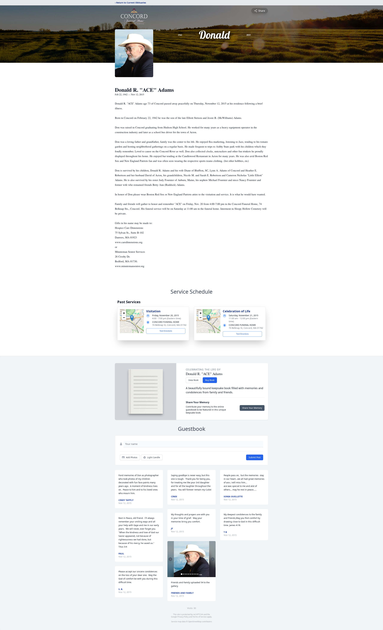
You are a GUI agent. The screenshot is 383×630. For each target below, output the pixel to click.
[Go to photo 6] (190, 574)
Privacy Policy (183, 617)
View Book (193, 380)
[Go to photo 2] (183, 574)
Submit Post (255, 457)
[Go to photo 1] (181, 574)
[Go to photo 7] (192, 574)
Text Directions (166, 331)
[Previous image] (170, 559)
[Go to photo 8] (194, 574)
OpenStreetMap (194, 621)
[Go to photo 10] (197, 574)
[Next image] (212, 559)
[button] (132, 318)
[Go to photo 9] (195, 574)
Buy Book (209, 380)
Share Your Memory (252, 407)
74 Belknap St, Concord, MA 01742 (169, 325)
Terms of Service (200, 617)
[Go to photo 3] (185, 574)
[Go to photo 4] (186, 574)
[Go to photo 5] (188, 574)
